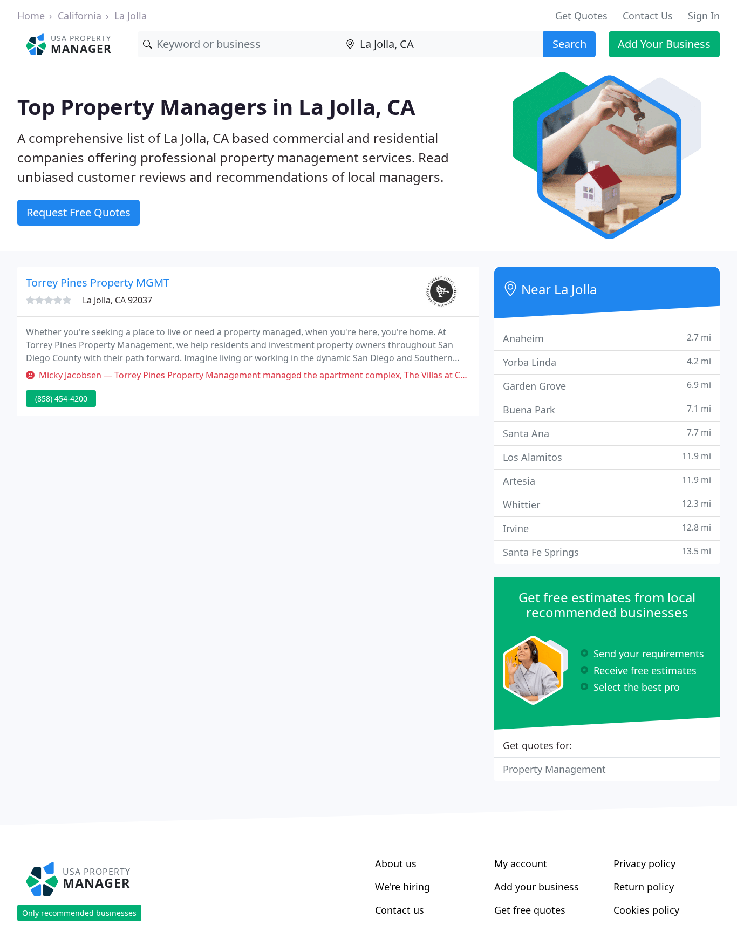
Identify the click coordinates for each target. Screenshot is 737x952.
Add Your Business (664, 44)
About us (396, 863)
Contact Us (648, 15)
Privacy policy (644, 863)
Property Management (554, 769)
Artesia (607, 480)
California (79, 15)
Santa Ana (607, 433)
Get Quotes (581, 15)
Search (569, 44)
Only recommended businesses (79, 913)
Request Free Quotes (78, 212)
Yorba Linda (607, 362)
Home (31, 15)
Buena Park (607, 409)
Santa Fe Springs (607, 552)
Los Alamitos (607, 457)
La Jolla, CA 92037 (117, 300)
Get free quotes (529, 909)
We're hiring (402, 886)
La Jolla (130, 15)
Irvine (607, 528)
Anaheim (607, 338)
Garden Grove (607, 385)
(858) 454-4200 (61, 398)
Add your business (536, 886)
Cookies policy (646, 909)
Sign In (704, 15)
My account (520, 863)
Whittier (607, 504)
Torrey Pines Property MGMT (97, 282)
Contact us (399, 909)
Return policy (643, 886)
